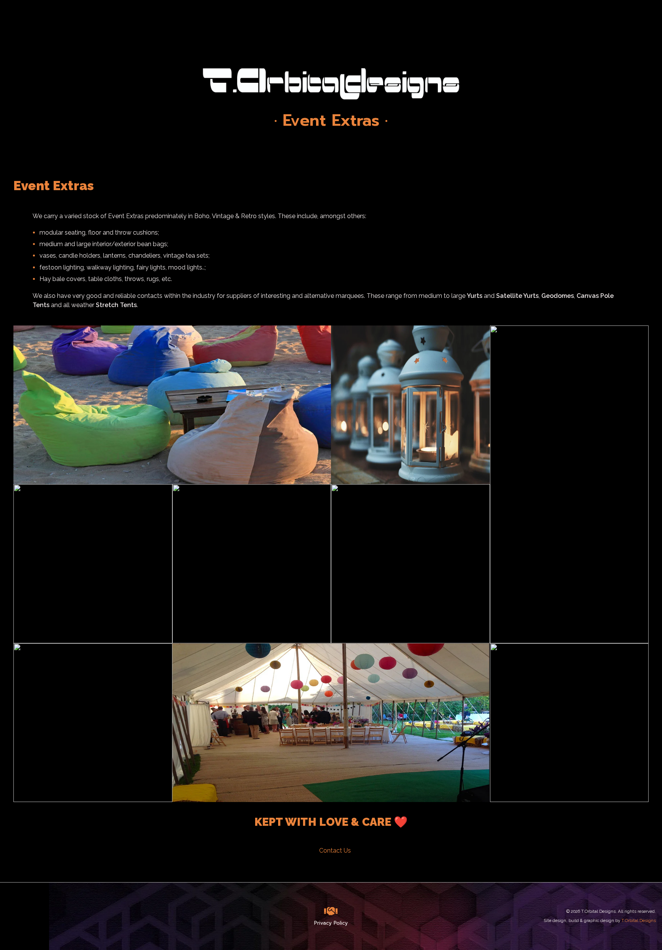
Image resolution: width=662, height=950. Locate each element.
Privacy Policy (331, 923)
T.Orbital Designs (638, 920)
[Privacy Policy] (331, 911)
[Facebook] (32, 916)
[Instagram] (12, 916)
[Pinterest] (51, 916)
